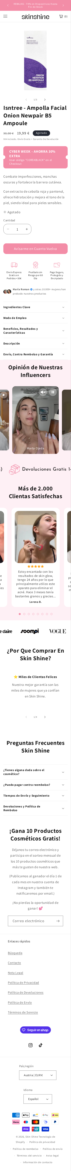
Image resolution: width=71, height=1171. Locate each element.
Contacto (14, 963)
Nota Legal (15, 973)
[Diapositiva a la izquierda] (26, 99)
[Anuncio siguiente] (63, 5)
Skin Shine (31, 1136)
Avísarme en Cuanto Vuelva (35, 248)
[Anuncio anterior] (7, 5)
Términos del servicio (29, 1155)
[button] (35, 307)
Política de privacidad (42, 1142)
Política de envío (53, 1149)
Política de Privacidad (23, 983)
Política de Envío (20, 1002)
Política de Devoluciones (26, 992)
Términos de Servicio (23, 1012)
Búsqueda (15, 953)
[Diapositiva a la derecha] (44, 99)
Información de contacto (37, 1162)
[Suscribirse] (58, 921)
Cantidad (9, 220)
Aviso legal (52, 1155)
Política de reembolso (25, 1149)
